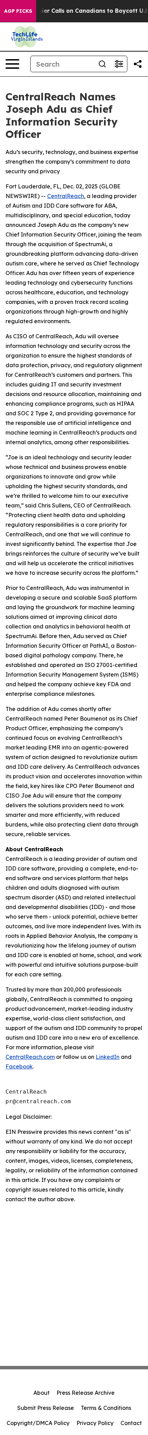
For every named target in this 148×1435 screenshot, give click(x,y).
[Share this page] (137, 64)
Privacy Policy (95, 1423)
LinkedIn (107, 1056)
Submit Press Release (45, 1407)
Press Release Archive (85, 1392)
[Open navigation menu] (12, 64)
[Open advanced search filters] (118, 64)
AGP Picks (18, 11)
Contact (131, 1423)
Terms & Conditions (106, 1407)
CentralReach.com (30, 1056)
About (41, 1392)
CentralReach (65, 196)
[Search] (102, 64)
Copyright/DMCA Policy (38, 1423)
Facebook (19, 1066)
